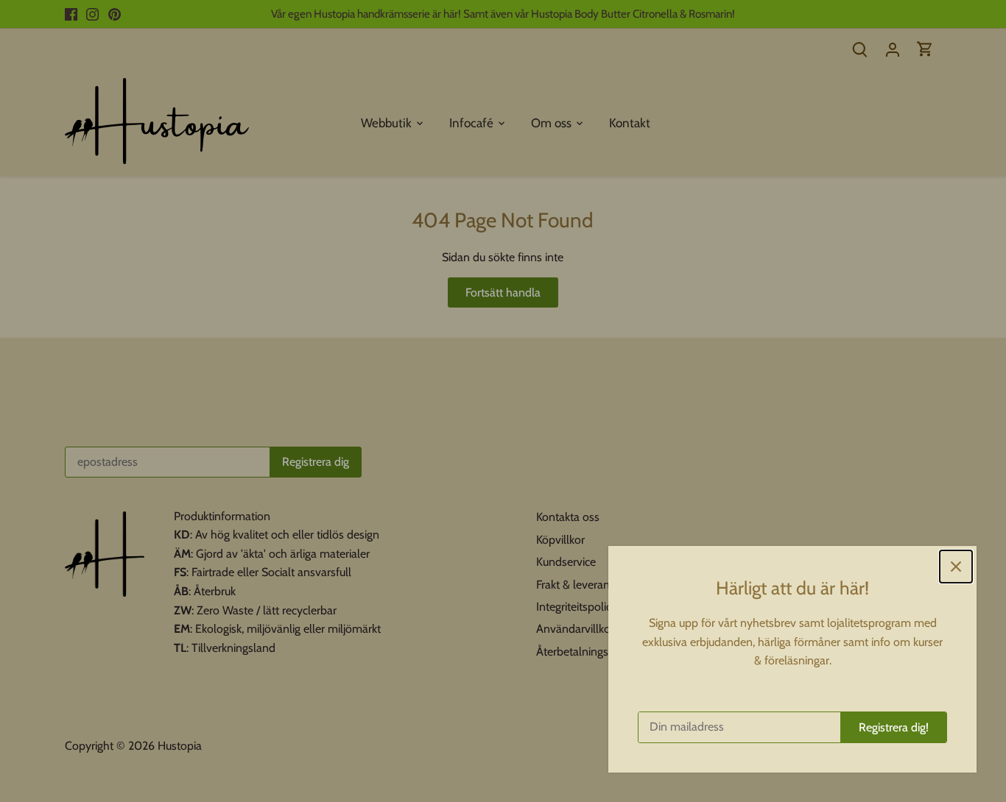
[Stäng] (956, 566)
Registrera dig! (894, 727)
